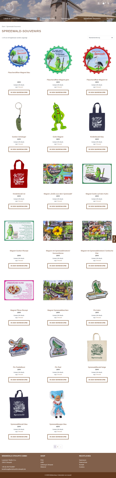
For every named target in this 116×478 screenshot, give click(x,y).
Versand (20, 87)
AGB (42, 462)
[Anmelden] (100, 3)
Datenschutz (83, 462)
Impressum (82, 460)
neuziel (69, 475)
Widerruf (43, 467)
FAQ (42, 460)
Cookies (81, 467)
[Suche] (108, 3)
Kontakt (81, 464)
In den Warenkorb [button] (19, 92)
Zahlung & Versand (47, 464)
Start (3, 26)
